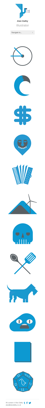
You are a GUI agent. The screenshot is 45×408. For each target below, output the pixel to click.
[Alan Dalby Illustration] (22, 10)
